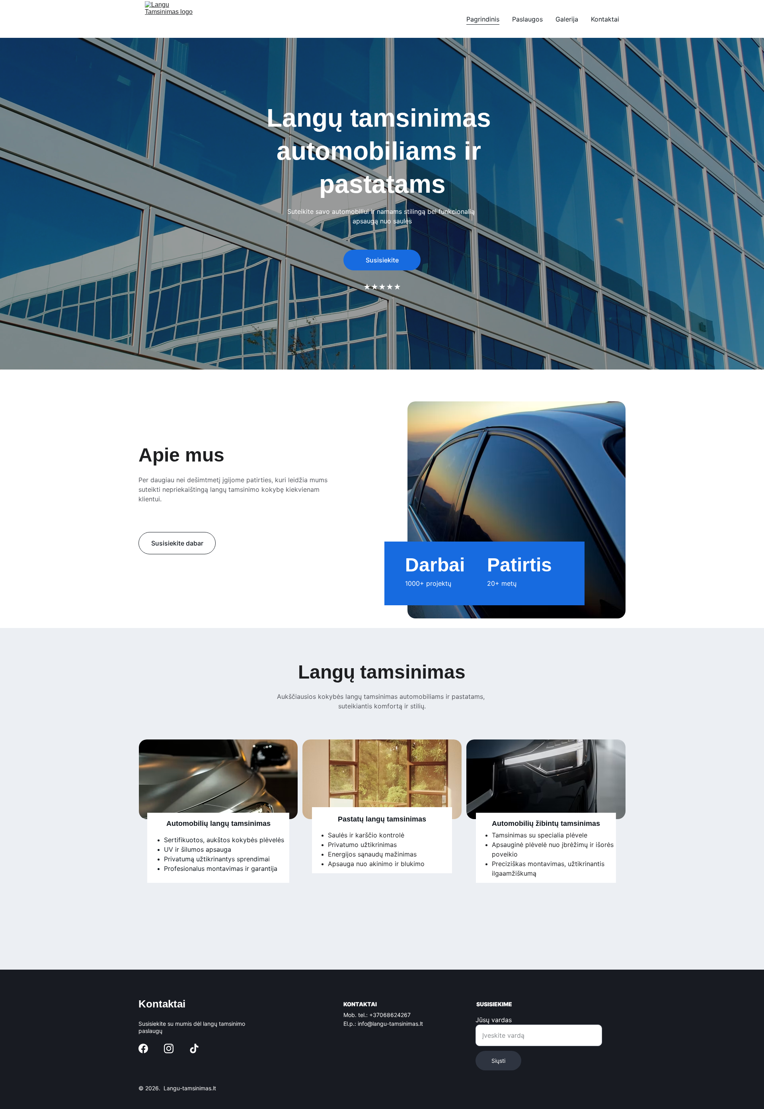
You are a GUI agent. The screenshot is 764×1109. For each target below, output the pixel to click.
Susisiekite (382, 260)
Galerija (566, 19)
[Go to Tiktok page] (194, 1048)
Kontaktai (605, 19)
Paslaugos (527, 19)
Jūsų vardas (494, 1020)
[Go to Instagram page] (168, 1048)
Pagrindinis (482, 19)
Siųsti (498, 1060)
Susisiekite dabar (177, 543)
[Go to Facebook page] (143, 1048)
